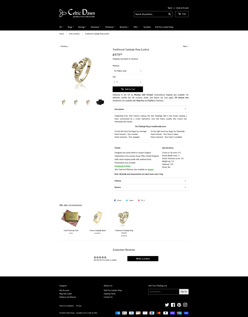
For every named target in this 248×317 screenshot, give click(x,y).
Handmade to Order (122, 166)
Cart (184, 14)
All (60, 27)
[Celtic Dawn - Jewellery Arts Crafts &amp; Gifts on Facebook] (173, 306)
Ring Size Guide (65, 294)
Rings (70, 27)
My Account (64, 290)
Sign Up (184, 291)
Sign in (170, 8)
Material (116, 66)
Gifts (136, 27)
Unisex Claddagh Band (98, 230)
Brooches (124, 27)
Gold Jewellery (74, 34)
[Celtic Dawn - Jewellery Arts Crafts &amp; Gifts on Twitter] (167, 306)
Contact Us (108, 297)
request (150, 169)
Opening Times (110, 294)
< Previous (63, 46)
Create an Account (182, 8)
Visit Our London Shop (164, 27)
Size (114, 77)
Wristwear (109, 27)
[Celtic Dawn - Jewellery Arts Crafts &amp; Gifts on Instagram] (185, 306)
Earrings (81, 27)
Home (61, 34)
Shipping (116, 59)
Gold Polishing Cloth (71, 230)
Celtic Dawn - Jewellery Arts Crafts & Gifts (81, 313)
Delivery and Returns (67, 297)
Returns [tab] (118, 187)
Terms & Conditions (66, 306)
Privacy (79, 306)
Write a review (143, 258)
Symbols (147, 27)
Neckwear (95, 27)
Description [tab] (119, 109)
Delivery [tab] (118, 181)
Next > (186, 46)
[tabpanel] (151, 145)
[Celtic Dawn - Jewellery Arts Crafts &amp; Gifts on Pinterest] (179, 306)
